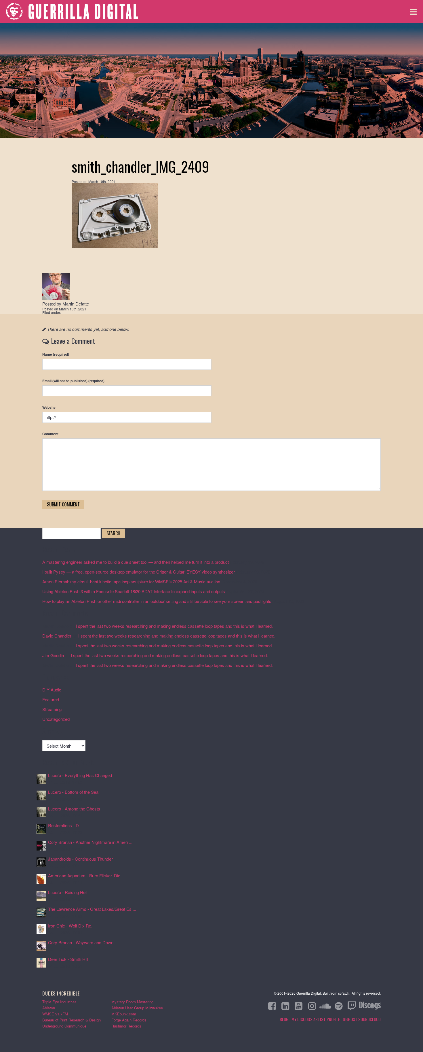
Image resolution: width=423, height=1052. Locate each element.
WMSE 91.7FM (55, 1014)
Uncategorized (56, 719)
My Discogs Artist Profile (315, 1019)
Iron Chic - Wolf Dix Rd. (70, 926)
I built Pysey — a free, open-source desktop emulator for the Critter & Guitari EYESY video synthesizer (138, 572)
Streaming (52, 709)
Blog (211, 80)
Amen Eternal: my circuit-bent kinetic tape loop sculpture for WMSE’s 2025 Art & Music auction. (131, 581)
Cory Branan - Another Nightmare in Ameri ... (90, 842)
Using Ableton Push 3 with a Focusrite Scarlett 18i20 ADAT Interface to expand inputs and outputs (133, 591)
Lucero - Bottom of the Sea (73, 792)
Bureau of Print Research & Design (71, 1020)
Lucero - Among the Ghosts (74, 809)
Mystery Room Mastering (132, 1001)
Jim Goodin (53, 655)
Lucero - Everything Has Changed (80, 775)
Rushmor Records (126, 1026)
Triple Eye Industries (59, 1001)
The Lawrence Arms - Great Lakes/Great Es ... (92, 909)
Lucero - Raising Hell (67, 892)
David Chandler (56, 636)
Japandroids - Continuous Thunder (80, 859)
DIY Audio (51, 690)
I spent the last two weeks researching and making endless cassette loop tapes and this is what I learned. (174, 626)
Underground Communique (64, 1026)
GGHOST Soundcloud (362, 1019)
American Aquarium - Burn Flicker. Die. (84, 875)
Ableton (48, 1007)
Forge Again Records (128, 1020)
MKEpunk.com (123, 1014)
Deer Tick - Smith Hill (68, 959)
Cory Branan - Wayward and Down (80, 942)
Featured (50, 699)
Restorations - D (63, 825)
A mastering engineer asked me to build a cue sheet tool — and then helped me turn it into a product (135, 562)
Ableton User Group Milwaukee (137, 1007)
